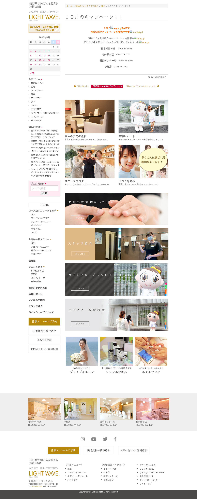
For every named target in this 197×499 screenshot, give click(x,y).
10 (31, 55)
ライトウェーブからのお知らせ (45, 113)
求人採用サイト (147, 476)
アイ (33, 101)
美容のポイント (38, 82)
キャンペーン (37, 116)
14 (49, 55)
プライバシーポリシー (150, 479)
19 (40, 60)
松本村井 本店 (37, 270)
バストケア (36, 120)
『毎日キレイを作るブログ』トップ (107, 86)
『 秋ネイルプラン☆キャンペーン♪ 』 (141, 86)
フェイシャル (37, 90)
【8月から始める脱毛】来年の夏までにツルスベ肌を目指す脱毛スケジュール (45, 155)
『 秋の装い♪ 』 (83, 86)
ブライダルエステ (148, 464)
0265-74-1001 (74, 424)
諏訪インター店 (38, 277)
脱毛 (33, 86)
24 (31, 64)
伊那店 (34, 274)
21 (49, 60)
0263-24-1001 (37, 486)
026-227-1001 (146, 424)
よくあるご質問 (37, 300)
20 (44, 60)
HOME (44, 205)
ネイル (34, 105)
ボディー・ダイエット (41, 221)
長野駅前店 (36, 281)
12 (40, 55)
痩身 (33, 94)
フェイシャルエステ (40, 218)
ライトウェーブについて (41, 312)
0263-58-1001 (38, 424)
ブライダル (36, 229)
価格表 (32, 260)
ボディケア (36, 98)
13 (44, 55)
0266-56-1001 (110, 424)
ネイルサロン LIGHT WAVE (152, 472)
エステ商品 (36, 109)
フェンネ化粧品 (147, 468)
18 (35, 60)
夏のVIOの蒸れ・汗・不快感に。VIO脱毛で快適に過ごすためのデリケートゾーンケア (45, 134)
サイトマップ (146, 483)
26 (40, 64)
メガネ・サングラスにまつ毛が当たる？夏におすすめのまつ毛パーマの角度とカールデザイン (45, 144)
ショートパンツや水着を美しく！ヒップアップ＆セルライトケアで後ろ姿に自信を (45, 172)
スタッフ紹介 (35, 306)
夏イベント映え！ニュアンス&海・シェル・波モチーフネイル (45, 164)
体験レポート (35, 294)
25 (35, 64)
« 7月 (32, 73)
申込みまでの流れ (38, 288)
